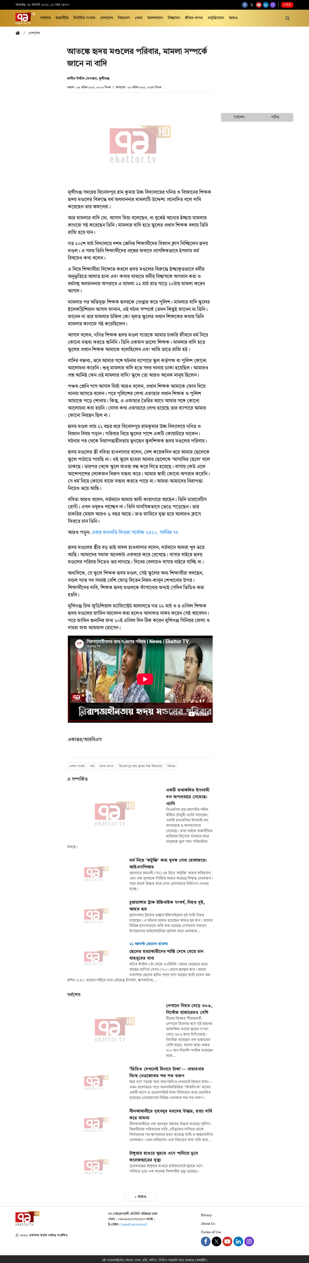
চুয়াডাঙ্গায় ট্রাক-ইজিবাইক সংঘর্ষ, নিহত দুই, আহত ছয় (167, 905)
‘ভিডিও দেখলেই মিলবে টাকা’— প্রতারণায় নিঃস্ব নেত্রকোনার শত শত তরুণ (166, 1072)
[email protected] (133, 1224)
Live (287, 5)
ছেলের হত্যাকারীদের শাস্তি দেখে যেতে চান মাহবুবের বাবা (166, 955)
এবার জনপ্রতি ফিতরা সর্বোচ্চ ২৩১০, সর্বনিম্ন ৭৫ (135, 532)
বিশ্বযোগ (174, 18)
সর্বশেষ (45, 18)
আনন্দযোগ (155, 18)
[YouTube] (259, 5)
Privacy (206, 1215)
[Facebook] (245, 5)
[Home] (19, 33)
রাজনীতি (62, 18)
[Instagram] (273, 5)
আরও (233, 18)
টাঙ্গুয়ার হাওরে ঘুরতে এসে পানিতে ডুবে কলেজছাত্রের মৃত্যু (163, 1156)
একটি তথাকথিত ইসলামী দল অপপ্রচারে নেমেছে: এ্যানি (188, 797)
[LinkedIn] (266, 5)
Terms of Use (211, 1232)
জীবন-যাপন (194, 18)
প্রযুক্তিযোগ (216, 18)
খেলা (138, 18)
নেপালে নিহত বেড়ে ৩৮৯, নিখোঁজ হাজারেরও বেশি (189, 1009)
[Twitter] (252, 5)
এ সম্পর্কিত (77, 779)
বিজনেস (124, 18)
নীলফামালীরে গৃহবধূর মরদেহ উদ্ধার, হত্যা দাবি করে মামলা (170, 1114)
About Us (208, 1223)
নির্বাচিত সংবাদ (84, 18)
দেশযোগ (106, 18)
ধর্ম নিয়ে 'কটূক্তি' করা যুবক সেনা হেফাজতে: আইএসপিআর (168, 863)
